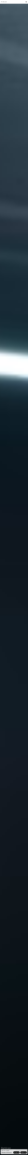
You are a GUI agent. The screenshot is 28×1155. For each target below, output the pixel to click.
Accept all (16, 1152)
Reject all (23, 1152)
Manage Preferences (7, 1152)
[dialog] (14, 1151)
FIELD (4, 2)
